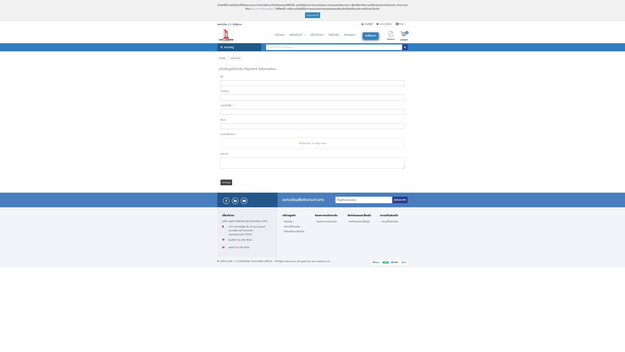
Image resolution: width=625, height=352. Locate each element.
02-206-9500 (244, 240)
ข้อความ (224, 154)
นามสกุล (225, 91)
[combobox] (334, 47)
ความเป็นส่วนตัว (390, 221)
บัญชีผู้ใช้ (368, 24)
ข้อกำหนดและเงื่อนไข (359, 221)
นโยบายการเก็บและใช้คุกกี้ (263, 9)
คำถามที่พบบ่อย (292, 226)
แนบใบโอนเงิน (228, 134)
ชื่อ (222, 76)
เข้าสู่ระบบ (237, 24)
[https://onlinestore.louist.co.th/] (226, 31)
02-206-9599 (242, 247)
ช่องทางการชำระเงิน (327, 221)
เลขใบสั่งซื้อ (226, 105)
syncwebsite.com (321, 261)
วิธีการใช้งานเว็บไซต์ (294, 231)
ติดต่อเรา (288, 221)
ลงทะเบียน (222, 24)
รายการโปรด (386, 24)
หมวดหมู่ (229, 47)
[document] (312, 10)
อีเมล (223, 120)
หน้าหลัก (222, 58)
